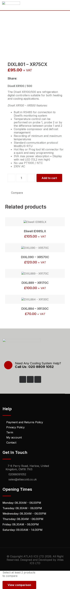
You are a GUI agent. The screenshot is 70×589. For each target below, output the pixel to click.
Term (9, 432)
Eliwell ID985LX (35, 231)
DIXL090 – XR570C (35, 257)
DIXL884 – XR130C (35, 308)
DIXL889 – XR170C (35, 283)
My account (14, 437)
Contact (11, 442)
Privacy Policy (15, 427)
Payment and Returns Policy (24, 422)
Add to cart (49, 178)
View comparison (19, 585)
